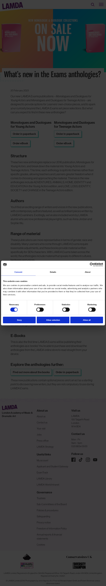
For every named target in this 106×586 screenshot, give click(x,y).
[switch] (40, 310)
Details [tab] (53, 272)
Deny (19, 320)
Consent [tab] (18, 272)
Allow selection (53, 320)
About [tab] (87, 272)
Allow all (87, 320)
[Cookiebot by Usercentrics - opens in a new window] (91, 265)
